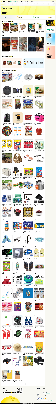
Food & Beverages (31, 4)
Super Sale (10, 4)
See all (42, 35)
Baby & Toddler (46, 4)
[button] (6, 28)
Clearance (14, 4)
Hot (21, 4)
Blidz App (26, 1)
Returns (38, 393)
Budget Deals (5, 59)
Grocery (6, 4)
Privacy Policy (38, 394)
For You (3, 4)
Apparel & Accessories (52, 4)
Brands (18, 4)
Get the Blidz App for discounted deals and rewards (28, 403)
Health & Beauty (40, 4)
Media (35, 4)
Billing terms (38, 395)
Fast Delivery (25, 4)
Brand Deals (27, 59)
